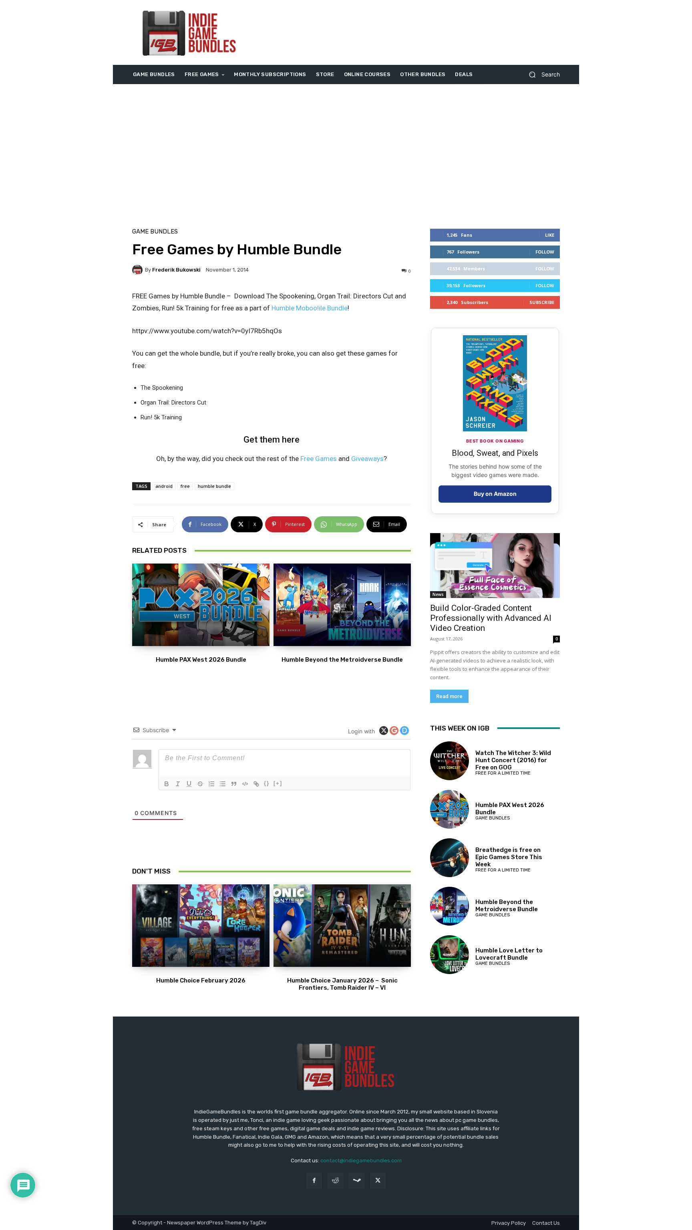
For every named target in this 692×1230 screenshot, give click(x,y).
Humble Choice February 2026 (200, 980)
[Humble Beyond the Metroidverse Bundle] (342, 605)
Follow (544, 252)
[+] (278, 783)
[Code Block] (245, 784)
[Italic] (177, 784)
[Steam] (356, 1180)
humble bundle (214, 486)
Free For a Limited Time (503, 773)
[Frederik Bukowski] (138, 270)
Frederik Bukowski (176, 269)
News (438, 594)
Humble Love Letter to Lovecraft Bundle (509, 954)
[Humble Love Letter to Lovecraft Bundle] (449, 954)
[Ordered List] (211, 784)
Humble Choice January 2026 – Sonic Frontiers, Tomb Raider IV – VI (342, 984)
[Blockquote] (233, 784)
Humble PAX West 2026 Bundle (201, 659)
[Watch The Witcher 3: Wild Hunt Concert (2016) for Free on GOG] (449, 760)
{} (267, 783)
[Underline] (189, 784)
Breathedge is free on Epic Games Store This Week (508, 857)
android (164, 486)
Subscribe (541, 302)
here (291, 440)
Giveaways (367, 459)
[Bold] (166, 784)
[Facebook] (314, 1180)
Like (549, 235)
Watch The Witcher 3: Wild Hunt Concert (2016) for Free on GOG (513, 760)
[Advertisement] (413, 32)
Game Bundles (155, 232)
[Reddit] (335, 1180)
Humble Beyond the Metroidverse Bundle (342, 659)
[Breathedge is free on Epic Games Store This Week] (449, 857)
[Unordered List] (222, 784)
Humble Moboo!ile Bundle (310, 308)
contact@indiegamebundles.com (361, 1161)
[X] (378, 1180)
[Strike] (200, 784)
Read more (449, 696)
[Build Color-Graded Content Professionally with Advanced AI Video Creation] (495, 565)
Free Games (318, 459)
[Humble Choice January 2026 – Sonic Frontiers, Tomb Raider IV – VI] (342, 925)
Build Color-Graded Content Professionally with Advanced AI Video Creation (490, 618)
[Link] (256, 784)
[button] (541, 74)
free (185, 486)
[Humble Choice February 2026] (201, 925)
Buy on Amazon (495, 493)
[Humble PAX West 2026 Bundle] (201, 605)
